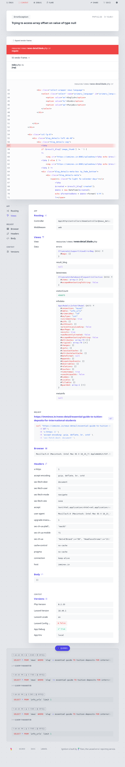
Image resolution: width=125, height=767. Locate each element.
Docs (33, 749)
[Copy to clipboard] (110, 221)
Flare (82, 749)
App (8, 206)
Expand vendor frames (23, 41)
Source (22, 749)
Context (10, 247)
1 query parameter (22, 666)
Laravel (44, 749)
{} (80, 254)
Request (10, 224)
